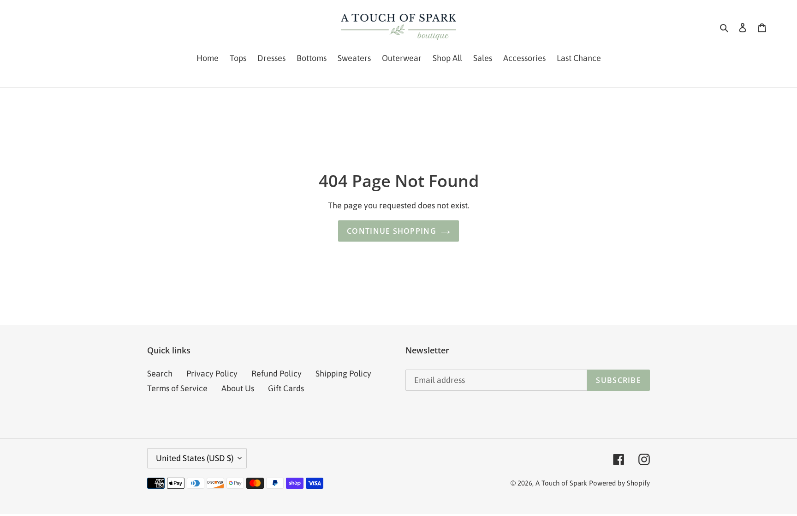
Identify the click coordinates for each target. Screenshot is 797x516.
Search (159, 373)
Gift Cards (286, 388)
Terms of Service (177, 388)
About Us (237, 388)
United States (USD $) (194, 458)
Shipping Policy (343, 373)
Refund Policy (276, 373)
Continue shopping (391, 231)
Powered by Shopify (619, 483)
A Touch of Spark (561, 483)
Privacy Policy (212, 373)
